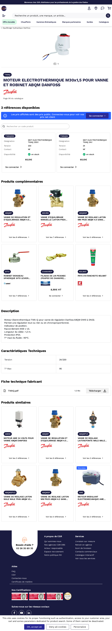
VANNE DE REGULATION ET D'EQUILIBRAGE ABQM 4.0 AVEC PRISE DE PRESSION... (17, 218)
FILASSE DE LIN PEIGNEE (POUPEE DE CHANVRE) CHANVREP (53, 277)
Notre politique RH (53, 555)
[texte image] (19, 198)
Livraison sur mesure (85, 541)
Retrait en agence (83, 545)
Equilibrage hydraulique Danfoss (16, 28)
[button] (89, 8)
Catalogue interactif (84, 555)
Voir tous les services (85, 558)
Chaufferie (26, 22)
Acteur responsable (53, 548)
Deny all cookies (57, 627)
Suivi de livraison (83, 548)
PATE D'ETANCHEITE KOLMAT (92, 276)
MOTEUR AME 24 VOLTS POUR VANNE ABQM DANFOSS (18, 439)
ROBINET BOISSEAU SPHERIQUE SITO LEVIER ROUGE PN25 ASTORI (16, 277)
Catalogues (104, 22)
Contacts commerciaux (86, 551)
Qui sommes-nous (52, 541)
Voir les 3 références (18, 458)
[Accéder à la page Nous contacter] (102, 8)
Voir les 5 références (92, 237)
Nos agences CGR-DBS (54, 545)
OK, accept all (34, 627)
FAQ (13, 571)
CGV (14, 575)
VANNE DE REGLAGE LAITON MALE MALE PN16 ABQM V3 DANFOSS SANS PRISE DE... (18, 498)
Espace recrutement (54, 551)
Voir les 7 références (55, 237)
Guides (90, 22)
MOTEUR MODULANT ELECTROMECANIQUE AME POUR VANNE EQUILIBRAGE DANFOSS (91, 498)
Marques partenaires (71, 22)
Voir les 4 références (18, 517)
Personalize (80, 627)
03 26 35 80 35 (24, 548)
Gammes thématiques (46, 22)
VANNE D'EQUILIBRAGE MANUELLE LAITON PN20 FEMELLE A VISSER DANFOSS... (56, 218)
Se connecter (96, 115)
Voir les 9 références (18, 237)
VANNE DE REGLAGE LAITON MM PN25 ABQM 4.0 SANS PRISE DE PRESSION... (92, 218)
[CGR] (4, 8)
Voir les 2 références (92, 296)
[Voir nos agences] (96, 8)
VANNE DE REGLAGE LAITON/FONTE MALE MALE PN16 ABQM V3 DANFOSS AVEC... (91, 439)
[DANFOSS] (10, 91)
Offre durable (9, 22)
